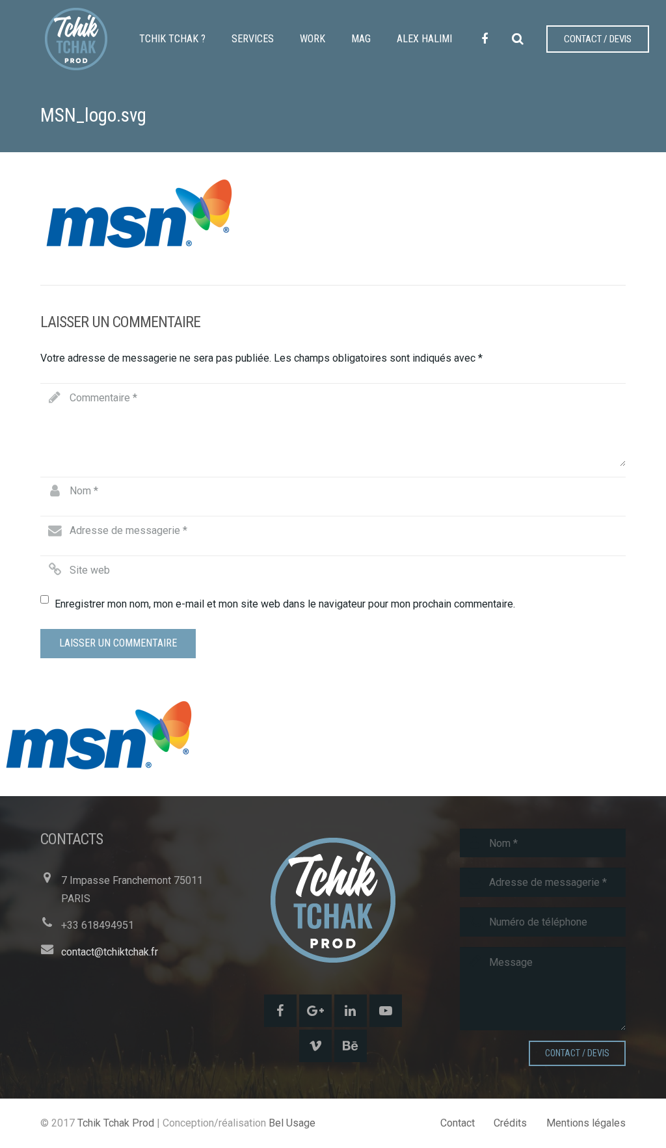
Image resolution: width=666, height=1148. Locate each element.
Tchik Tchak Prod (115, 1123)
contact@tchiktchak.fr (109, 952)
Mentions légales (586, 1123)
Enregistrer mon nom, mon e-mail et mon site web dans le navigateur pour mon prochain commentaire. (285, 604)
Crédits (510, 1123)
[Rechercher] (517, 39)
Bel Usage (292, 1123)
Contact (457, 1123)
